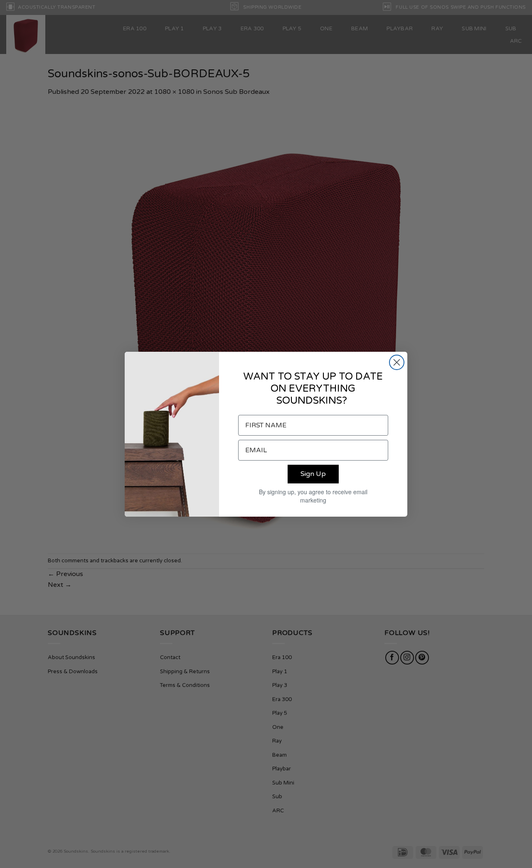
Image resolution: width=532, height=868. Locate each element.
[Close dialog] (396, 362)
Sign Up (313, 474)
